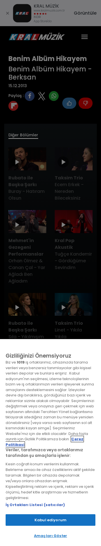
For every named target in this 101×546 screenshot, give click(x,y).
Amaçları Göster (50, 535)
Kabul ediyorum (50, 520)
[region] (50, 442)
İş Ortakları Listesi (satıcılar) (35, 504)
